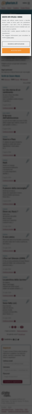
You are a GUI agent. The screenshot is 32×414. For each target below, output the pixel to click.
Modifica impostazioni (16, 44)
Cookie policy (10, 37)
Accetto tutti (16, 50)
